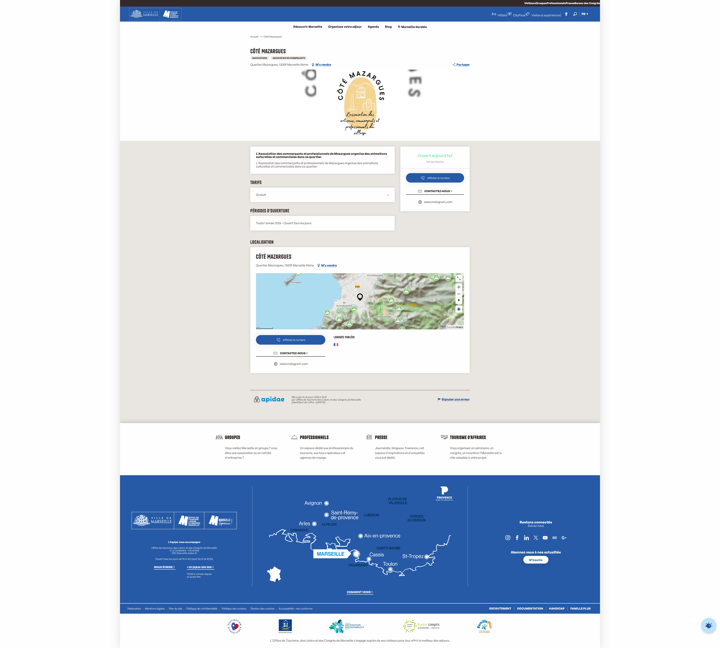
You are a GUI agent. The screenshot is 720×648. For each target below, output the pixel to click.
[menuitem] (155, 14)
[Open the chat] (708, 625)
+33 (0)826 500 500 (199, 567)
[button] (575, 14)
